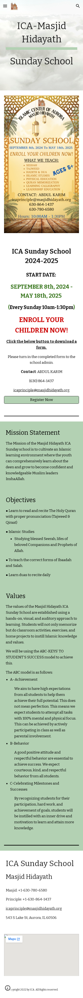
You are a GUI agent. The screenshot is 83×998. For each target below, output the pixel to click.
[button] (5, 6)
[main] (41, 45)
